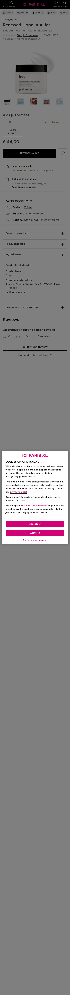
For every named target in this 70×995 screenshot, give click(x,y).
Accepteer (35, 524)
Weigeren (35, 533)
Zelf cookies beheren (35, 540)
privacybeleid (18, 492)
